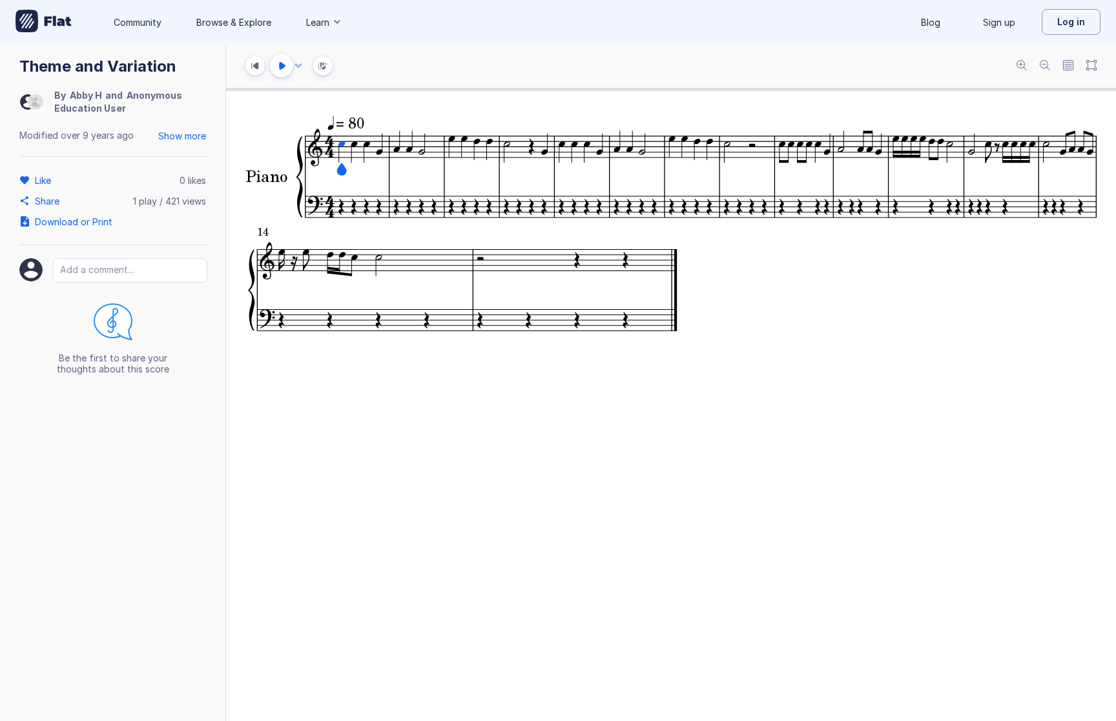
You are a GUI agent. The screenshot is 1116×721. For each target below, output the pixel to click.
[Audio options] (298, 65)
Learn (317, 22)
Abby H (86, 95)
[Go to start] (255, 66)
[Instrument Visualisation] (323, 66)
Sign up (999, 22)
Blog (930, 22)
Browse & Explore (233, 22)
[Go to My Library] (44, 22)
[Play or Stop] (281, 65)
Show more (182, 135)
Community (137, 22)
